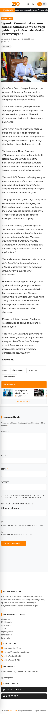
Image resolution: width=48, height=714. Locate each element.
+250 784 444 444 (12, 656)
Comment (6, 431)
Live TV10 (5, 638)
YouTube (34, 672)
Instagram (8, 678)
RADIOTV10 (12, 711)
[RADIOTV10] (16, 4)
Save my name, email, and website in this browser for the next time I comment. (24, 496)
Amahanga (6, 625)
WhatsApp (10, 377)
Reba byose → (24, 401)
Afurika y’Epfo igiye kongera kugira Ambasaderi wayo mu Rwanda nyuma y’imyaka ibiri (21, 391)
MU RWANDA (7, 18)
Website (5, 482)
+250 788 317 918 (12, 660)
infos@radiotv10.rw (12, 648)
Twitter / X (21, 672)
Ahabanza (5, 619)
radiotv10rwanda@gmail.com (16, 652)
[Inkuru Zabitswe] (33, 4)
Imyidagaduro (7, 631)
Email (4, 469)
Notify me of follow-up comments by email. (22, 525)
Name (4, 456)
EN (44, 4)
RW (40, 4)
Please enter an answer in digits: (17, 504)
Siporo (4, 628)
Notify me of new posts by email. (17, 535)
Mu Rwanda (6, 622)
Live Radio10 (6, 635)
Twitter (34, 370)
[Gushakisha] (28, 4)
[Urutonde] (3, 4)
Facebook (18, 370)
